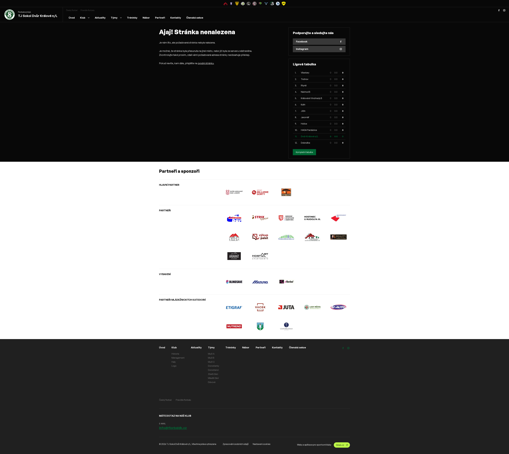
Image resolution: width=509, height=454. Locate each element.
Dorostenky (213, 366)
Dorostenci (213, 370)
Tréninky (132, 17)
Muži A (211, 353)
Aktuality (100, 17)
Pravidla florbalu (88, 10)
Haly (174, 362)
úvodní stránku (206, 63)
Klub (82, 17)
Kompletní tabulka (304, 152)
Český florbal (71, 10)
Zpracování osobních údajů (236, 444)
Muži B (211, 357)
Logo (174, 366)
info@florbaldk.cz (173, 428)
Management (178, 357)
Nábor (146, 17)
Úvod (72, 17)
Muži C (211, 362)
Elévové (211, 382)
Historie (175, 353)
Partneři (160, 17)
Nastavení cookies (261, 444)
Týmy (114, 17)
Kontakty (175, 17)
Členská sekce (194, 17)
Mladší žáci (213, 378)
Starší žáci (213, 374)
